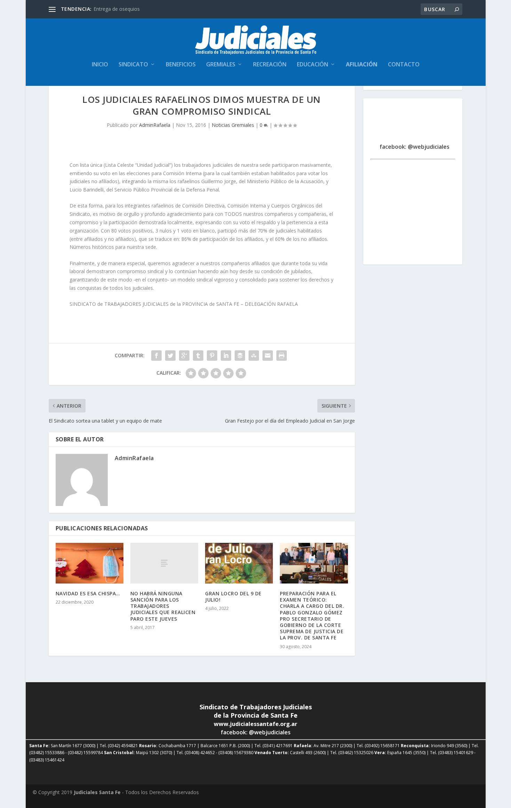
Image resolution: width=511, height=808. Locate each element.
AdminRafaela (154, 125)
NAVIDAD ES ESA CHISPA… (88, 593)
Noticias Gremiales (233, 125)
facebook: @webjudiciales (414, 146)
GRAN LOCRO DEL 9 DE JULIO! (233, 596)
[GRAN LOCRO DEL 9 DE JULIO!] (239, 563)
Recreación (269, 65)
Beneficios (181, 65)
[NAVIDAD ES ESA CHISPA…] (89, 563)
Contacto (404, 65)
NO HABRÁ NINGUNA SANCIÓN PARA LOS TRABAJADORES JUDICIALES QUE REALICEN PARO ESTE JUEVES (163, 606)
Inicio (100, 65)
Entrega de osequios (117, 9)
